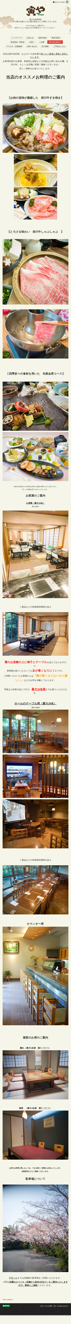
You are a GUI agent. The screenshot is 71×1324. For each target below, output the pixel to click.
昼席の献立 (42, 38)
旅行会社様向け (55, 42)
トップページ (17, 38)
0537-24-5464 (60, 2)
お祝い (31, 42)
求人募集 (45, 46)
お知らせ (30, 38)
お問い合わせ (32, 46)
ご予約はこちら (59, 46)
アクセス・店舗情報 (14, 46)
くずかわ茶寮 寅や (50, 1306)
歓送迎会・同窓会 (18, 42)
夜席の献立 (56, 38)
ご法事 (41, 42)
